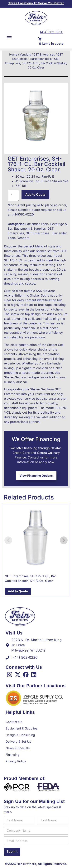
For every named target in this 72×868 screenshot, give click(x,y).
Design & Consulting (20, 735)
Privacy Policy (16, 761)
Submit (12, 851)
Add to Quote (35, 194)
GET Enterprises (44, 54)
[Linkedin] (34, 674)
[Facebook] (26, 674)
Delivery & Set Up (18, 741)
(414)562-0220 (23, 214)
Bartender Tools (37, 224)
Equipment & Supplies (30, 228)
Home (13, 54)
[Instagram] (10, 674)
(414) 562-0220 (51, 32)
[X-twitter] (18, 674)
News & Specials (18, 748)
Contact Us (14, 722)
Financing (12, 755)
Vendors (25, 54)
